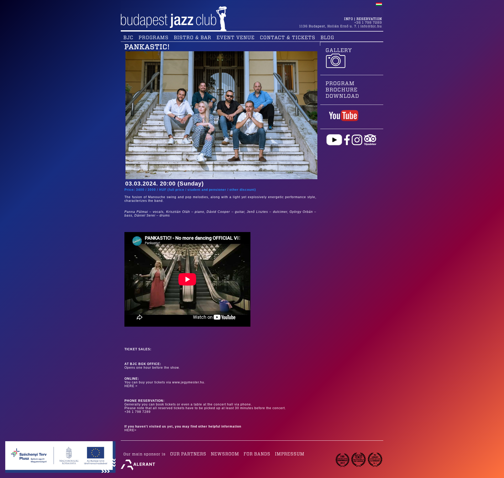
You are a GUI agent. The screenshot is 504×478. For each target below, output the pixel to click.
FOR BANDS (257, 454)
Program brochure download (342, 90)
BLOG (327, 37)
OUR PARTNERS (188, 454)
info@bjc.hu (371, 26)
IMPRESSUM (289, 454)
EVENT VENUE (236, 37)
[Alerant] (138, 470)
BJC (128, 37)
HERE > (131, 386)
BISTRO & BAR (192, 37)
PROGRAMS (154, 37)
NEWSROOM (225, 454)
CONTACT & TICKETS (287, 37)
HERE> (130, 430)
